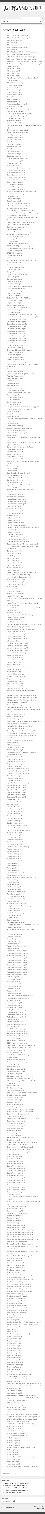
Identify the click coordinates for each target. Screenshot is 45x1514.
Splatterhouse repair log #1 (16, 1121)
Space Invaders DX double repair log (19, 1114)
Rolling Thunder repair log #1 (16, 1012)
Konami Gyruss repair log (15, 593)
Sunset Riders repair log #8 (16, 1178)
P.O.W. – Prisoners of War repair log (19, 830)
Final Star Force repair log (15, 376)
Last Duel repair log (13, 619)
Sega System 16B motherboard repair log (21, 1045)
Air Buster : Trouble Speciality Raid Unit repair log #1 (24, 61)
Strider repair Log (13, 1154)
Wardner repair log (13, 1412)
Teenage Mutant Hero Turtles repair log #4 (21, 1237)
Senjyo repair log (12, 1057)
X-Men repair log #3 (13, 1454)
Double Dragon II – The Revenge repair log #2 (22, 317)
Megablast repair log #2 (15, 681)
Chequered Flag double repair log (18, 234)
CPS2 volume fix (12, 258)
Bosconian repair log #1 (15, 161)
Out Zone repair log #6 (14, 818)
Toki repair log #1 (13, 1329)
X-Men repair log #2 (13, 1452)
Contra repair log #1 (13, 239)
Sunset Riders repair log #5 (16, 1171)
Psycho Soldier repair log (15, 913)
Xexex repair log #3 (13, 1464)
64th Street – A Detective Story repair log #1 (21, 57)
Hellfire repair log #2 (14, 518)
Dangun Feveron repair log (16, 272)
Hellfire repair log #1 (14, 515)
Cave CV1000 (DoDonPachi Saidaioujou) (20, 222)
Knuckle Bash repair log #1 (16, 579)
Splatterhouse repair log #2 (16, 1123)
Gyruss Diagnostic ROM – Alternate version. (21, 485)
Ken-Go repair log (13, 570)
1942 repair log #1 (13, 42)
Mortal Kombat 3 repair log (16, 714)
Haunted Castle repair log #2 (16, 496)
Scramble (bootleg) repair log (16, 1024)
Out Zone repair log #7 (14, 821)
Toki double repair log (14, 1327)
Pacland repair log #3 (14, 854)
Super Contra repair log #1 (16, 1187)
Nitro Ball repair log (13, 776)
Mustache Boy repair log (15, 719)
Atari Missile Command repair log (18, 109)
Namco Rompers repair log (16, 728)
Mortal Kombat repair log (15, 716)
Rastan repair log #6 (14, 993)
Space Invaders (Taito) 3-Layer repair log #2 (21, 1111)
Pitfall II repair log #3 (14, 889)
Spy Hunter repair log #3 (15, 1135)
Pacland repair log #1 (14, 849)
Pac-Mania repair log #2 (15, 842)
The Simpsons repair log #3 (16, 1303)
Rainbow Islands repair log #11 (17, 955)
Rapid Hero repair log (14, 979)
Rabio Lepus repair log (14, 934)
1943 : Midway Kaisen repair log (17, 47)
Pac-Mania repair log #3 (15, 844)
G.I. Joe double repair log (15, 397)
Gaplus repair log (13, 423)
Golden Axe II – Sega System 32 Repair (20, 447)
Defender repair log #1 (14, 279)
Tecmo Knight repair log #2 (16, 1227)
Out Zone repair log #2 (14, 809)
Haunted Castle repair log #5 (16, 504)
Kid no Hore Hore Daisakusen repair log (20, 577)
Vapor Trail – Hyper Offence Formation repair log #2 (24, 1386)
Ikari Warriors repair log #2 (16, 525)
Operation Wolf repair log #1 (16, 785)
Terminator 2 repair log (14, 1258)
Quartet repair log (13, 920)
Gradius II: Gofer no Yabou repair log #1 (20, 459)
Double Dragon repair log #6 (16, 336)
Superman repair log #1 (15, 1208)
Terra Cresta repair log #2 (15, 1263)
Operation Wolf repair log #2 (16, 787)
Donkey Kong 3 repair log (15, 305)
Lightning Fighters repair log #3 (17, 648)
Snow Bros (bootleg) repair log (17, 1095)
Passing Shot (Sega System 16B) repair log (21, 877)
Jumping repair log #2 (14, 553)
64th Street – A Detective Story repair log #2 (21, 59)
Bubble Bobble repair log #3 (16, 175)
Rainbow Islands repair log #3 (17, 960)
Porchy (12, 1473)
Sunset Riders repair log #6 (16, 1173)
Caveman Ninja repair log (15, 227)
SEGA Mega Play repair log (16, 1029)
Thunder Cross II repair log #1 (17, 1308)
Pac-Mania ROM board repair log (18, 847)
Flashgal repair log (13, 381)
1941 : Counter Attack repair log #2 (18, 38)
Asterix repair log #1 (13, 99)
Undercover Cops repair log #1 (17, 1376)
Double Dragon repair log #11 (17, 324)
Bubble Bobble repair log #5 (16, 180)
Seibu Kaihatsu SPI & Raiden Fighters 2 (20, 1055)
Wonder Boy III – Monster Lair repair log (20, 1424)
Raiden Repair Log (13, 944)
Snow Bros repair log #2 (15, 1100)
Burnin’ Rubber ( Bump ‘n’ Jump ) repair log (21, 191)
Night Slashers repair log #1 (16, 759)
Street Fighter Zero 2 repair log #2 (18, 1152)
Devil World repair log (14, 293)
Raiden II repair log (13, 941)
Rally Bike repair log (13, 977)
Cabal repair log (12, 196)
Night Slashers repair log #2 (16, 761)
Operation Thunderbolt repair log (18, 783)
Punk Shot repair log (14, 915)
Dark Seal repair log (13, 277)
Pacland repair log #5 (14, 858)
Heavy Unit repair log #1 (15, 511)
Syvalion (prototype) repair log (17, 1213)
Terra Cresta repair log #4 (15, 1265)
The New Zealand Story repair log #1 (19, 1282)
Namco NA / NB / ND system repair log (20, 726)
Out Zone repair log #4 (14, 813)
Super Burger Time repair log (16, 1182)
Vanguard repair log (13, 1381)
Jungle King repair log (14, 556)
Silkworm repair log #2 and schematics (20, 1078)
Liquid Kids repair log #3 (15, 660)
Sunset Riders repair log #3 (16, 1166)
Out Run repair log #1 (14, 802)
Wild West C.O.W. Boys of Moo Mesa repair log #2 (23, 1417)
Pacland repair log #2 (14, 851)
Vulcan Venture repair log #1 (16, 1407)
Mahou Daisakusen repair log (17, 667)
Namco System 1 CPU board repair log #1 (21, 731)
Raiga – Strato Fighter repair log (17, 946)
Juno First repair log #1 (14, 558)
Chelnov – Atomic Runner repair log (19, 232)
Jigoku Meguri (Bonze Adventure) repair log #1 (22, 544)
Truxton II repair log (13, 1341)
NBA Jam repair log (13, 745)
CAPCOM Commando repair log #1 (18, 203)
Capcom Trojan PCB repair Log (17, 215)
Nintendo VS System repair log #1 (18, 771)
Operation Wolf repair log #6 (16, 797)
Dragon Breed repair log (15, 348)
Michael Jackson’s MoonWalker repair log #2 (22, 698)
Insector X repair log (14, 532)
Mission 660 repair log (14, 705)
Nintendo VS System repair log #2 (18, 773)
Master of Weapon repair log (16, 676)
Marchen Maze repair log (15, 674)
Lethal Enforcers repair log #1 (17, 634)
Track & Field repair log (14, 1336)
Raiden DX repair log (14, 936)
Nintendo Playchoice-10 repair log (18, 768)
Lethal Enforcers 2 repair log (16, 631)
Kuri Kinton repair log (14, 612)
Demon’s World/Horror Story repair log (20, 286)
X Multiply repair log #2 (14, 1440)
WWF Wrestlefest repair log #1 (17, 1433)
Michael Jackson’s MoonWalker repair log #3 (22, 700)
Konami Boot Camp (13, 589)
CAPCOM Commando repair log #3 (18, 208)
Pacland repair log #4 (14, 856)
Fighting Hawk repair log (15, 371)
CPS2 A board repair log (15, 255)
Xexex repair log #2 (13, 1461)
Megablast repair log (14, 679)
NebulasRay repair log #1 (15, 747)
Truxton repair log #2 (14, 1346)
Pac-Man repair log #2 (14, 835)
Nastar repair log (12, 742)
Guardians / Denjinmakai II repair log (19, 473)
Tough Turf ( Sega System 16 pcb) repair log (22, 1334)
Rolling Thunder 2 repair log (16, 1010)
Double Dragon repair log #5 (16, 333)
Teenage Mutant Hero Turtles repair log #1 (21, 1230)
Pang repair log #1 (13, 863)
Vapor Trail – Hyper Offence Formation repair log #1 (24, 1383)
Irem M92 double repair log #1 (17, 537)
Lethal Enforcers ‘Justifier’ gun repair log (20, 629)
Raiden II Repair (12, 939)
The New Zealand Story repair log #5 (19, 1291)
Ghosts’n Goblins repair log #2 (17, 433)
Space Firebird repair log (15, 1104)
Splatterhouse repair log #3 (16, 1126)
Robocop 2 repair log (14, 1000)
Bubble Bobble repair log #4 (16, 177)
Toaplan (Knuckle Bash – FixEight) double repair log (24, 1322)
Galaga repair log (13, 416)
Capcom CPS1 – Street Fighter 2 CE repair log (22, 213)
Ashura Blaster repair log (15, 97)
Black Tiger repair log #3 (15, 139)
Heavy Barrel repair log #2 (15, 508)
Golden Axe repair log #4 (15, 456)
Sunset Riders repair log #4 (16, 1168)
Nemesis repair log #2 (14, 757)
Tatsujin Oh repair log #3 (15, 1220)
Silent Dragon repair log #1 (16, 1069)
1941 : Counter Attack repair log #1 (18, 35)
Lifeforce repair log (13, 641)
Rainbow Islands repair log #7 (17, 969)
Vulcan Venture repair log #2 (16, 1409)
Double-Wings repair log (15, 345)
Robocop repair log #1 (14, 1003)
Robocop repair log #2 (14, 1005)
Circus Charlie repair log (15, 236)
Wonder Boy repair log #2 (15, 1428)
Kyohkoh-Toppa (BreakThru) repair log (20, 615)
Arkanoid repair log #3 (14, 94)
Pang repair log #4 (13, 870)
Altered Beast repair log (15, 83)
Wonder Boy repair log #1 (15, 1426)
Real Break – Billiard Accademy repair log (20, 995)
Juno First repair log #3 (14, 563)
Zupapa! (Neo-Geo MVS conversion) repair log (22, 1466)
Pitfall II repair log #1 (14, 884)
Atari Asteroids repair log (15, 106)
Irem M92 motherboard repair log (18, 541)
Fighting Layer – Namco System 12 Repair (21, 374)
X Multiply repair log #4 (14, 1445)
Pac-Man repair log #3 (14, 837)
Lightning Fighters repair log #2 (17, 645)
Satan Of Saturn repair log (15, 1022)
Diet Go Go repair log (14, 295)
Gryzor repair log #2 (13, 470)
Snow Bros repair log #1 (15, 1097)
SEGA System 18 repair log (16, 1050)
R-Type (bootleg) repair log (16, 922)
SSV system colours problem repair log (20, 1137)
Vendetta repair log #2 (14, 1391)
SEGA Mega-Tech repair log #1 (17, 1031)
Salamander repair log (14, 1019)
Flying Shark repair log (14, 388)
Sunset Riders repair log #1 (16, 1161)
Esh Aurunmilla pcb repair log (16, 355)
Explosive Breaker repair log (16, 362)
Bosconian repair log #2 (15, 163)
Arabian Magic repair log (15, 85)
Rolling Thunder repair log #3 (16, 1017)
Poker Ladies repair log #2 (16, 899)
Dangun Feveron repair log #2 (17, 274)
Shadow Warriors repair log (16, 1059)
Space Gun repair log (14, 1107)
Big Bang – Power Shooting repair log (19, 123)
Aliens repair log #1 (13, 68)
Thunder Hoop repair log (15, 1317)
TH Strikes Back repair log (15, 1268)
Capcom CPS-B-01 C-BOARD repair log (20, 210)
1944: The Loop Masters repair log (18, 54)
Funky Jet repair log (13, 395)
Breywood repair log (13, 165)
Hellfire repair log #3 (14, 520)
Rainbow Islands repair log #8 (17, 972)
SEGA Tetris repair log (14, 1052)
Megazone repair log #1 (15, 683)
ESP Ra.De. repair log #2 (15, 359)
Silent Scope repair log (14, 1076)
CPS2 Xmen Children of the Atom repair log (21, 260)
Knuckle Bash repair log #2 (16, 582)
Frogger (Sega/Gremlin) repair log (18, 392)
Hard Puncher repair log (15, 492)
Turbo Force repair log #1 (15, 1362)
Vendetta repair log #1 (14, 1388)
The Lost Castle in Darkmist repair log (19, 1275)
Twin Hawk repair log (14, 1372)
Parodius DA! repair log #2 (16, 875)
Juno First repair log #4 (14, 565)
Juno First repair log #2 (14, 560)
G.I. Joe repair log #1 (14, 399)
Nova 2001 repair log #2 (15, 780)
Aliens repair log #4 (13, 75)
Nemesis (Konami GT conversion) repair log (21, 752)
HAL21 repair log (12, 487)
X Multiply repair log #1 (14, 1438)
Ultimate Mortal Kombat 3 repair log (19, 1374)
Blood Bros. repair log (14, 149)
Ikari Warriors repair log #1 (16, 522)
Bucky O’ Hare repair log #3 (16, 187)
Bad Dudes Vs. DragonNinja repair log (19, 113)
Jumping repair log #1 (14, 551)
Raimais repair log (13, 948)
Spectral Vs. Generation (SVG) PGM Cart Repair (23, 1118)
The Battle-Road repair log (16, 1270)
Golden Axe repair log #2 (15, 452)
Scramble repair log (13, 1026)
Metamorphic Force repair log (17, 688)
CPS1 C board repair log (15, 251)
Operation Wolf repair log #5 (16, 795)
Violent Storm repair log (15, 1405)
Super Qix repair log (13, 1194)
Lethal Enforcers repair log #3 (17, 638)
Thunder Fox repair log (14, 1315)
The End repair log (13, 1272)
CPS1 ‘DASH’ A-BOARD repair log (18, 243)
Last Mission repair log (14, 622)
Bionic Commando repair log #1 (17, 130)
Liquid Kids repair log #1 (15, 655)
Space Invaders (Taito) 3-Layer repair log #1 (21, 1109)
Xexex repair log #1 (13, 1459)
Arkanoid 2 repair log (14, 87)
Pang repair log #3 (13, 868)
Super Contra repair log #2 (16, 1189)
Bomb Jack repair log (14, 156)
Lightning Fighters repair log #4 (17, 650)
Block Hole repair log (14, 146)
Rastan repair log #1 (14, 981)
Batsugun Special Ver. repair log (17, 116)
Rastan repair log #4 (14, 988)
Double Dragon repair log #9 (16, 343)
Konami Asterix (12, 586)
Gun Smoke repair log (14, 475)
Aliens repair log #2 (13, 71)
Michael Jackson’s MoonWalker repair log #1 (22, 695)
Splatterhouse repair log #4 (16, 1128)
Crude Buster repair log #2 (16, 267)
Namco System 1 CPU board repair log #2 (21, 733)
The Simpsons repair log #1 (16, 1298)
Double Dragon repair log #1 (16, 319)
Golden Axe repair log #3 (15, 454)
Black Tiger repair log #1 (15, 135)
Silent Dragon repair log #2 (16, 1071)
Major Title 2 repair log (14, 669)
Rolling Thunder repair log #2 (16, 1014)
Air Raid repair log (13, 66)
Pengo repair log (12, 880)
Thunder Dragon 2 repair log (16, 1312)
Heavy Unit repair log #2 (15, 513)
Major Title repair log (14, 671)
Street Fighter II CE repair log (17, 1145)
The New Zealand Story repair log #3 (19, 1286)
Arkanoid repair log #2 (14, 92)
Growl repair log (12, 466)
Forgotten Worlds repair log (16, 390)
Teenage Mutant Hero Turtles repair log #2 (21, 1232)
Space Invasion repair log (15, 1116)
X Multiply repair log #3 (14, 1443)
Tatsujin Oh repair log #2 (15, 1218)
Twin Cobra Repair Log (14, 1367)
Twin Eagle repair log (14, 1369)
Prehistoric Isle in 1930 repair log (18, 903)
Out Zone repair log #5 (14, 816)
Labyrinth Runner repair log (16, 617)
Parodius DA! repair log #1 (16, 873)
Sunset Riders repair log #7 (16, 1175)
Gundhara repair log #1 (15, 478)
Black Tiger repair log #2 (15, 137)
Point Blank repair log (14, 894)
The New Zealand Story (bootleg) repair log (21, 1279)
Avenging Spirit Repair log (15, 111)
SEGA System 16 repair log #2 (17, 1043)
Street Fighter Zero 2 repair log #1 (18, 1149)
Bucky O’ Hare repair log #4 (16, 189)
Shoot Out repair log (14, 1066)
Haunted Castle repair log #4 (16, 501)
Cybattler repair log (13, 269)
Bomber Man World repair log (17, 158)
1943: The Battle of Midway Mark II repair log (22, 52)
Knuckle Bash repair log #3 (16, 584)
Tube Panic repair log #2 (15, 1355)
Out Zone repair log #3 (14, 811)
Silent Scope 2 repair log (15, 1074)
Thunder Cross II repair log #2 (17, 1310)
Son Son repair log (13, 1102)
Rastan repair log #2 (14, 984)
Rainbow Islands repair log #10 (17, 953)
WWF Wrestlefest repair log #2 (17, 1435)
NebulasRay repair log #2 (15, 750)
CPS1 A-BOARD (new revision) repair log (20, 246)
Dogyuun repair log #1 (14, 300)
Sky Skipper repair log (14, 1088)
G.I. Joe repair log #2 (14, 402)
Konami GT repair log (14, 591)
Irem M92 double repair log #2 (17, 539)
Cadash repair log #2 (14, 201)
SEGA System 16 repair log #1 (17, 1040)
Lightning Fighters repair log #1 (17, 643)
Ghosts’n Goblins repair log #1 (17, 430)
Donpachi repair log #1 (14, 310)
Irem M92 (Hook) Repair (15, 534)
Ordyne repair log (13, 799)
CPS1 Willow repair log (14, 253)
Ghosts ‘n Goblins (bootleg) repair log (19, 428)
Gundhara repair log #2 (15, 480)
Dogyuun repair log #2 (14, 303)
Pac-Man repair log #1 (14, 832)
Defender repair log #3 (14, 284)
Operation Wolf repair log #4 (16, 792)
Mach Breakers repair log (15, 662)
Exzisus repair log (13, 369)
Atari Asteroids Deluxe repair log (17, 104)
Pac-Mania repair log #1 (15, 839)
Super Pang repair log (14, 1192)
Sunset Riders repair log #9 (16, 1180)
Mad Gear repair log (14, 664)
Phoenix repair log (13, 882)
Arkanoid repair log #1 (14, 90)
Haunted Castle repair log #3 (16, 499)
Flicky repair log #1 (13, 383)
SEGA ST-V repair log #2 (15, 1038)
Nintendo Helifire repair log (16, 766)
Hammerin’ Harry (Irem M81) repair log (20, 489)
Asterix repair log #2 (13, 102)
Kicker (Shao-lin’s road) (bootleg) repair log (21, 572)
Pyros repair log (12, 918)
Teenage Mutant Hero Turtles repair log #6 (21, 1244)
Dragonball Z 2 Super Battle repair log (19, 350)
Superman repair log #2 (15, 1211)
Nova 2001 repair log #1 (15, 778)
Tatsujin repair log (13, 1223)
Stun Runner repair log (14, 1156)
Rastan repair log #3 (14, 986)
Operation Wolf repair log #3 (16, 790)
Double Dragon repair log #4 (16, 331)
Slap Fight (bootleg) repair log (17, 1090)
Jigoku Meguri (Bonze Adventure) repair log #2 (22, 546)
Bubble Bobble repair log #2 (16, 172)
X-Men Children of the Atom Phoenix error (21, 1447)
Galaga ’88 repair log (14, 414)
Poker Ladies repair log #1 (16, 896)
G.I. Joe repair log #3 (14, 404)
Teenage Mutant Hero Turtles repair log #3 (21, 1234)
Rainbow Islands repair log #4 (17, 962)
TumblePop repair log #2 (15, 1360)
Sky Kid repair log (13, 1085)
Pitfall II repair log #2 (14, 887)
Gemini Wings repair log (15, 425)
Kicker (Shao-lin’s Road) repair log (18, 575)
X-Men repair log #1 (13, 1450)
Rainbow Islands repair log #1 (17, 951)
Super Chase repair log (14, 1185)
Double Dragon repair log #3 (16, 329)
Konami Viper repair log (15, 596)
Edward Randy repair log (15, 352)
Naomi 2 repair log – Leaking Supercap (20, 740)
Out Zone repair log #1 (14, 806)
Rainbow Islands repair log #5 (17, 965)
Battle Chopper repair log (15, 118)
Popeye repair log (13, 901)
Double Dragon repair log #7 (16, 338)
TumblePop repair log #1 (15, 1357)
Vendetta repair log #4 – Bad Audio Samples (21, 1395)
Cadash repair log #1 (14, 198)
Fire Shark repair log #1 (15, 378)
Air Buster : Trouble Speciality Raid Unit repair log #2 (24, 64)
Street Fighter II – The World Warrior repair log (22, 1142)
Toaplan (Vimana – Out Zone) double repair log (22, 1324)
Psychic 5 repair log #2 (14, 910)
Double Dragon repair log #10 (17, 321)
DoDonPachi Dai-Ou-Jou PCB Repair (19, 298)
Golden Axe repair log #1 (15, 449)
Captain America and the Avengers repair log (22, 217)
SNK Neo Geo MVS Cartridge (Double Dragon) (22, 1092)
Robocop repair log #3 (14, 1007)
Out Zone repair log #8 (14, 823)
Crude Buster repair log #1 (16, 265)
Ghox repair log (12, 435)
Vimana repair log (13, 1402)
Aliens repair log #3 (13, 73)
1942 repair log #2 (13, 45)
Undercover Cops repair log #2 (17, 1379)
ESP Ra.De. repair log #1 (15, 357)
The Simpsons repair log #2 (16, 1301)
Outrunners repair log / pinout (17, 825)
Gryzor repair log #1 (13, 468)
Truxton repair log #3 (14, 1348)
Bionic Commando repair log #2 (17, 132)
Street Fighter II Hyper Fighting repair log (20, 1147)
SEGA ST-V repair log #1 (15, 1036)
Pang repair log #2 (13, 865)
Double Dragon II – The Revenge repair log (21, 314)
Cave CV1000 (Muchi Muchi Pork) (18, 225)
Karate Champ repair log (15, 567)
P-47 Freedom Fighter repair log (18, 828)
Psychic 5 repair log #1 (14, 908)
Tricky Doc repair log (14, 1338)
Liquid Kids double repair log (16, 653)
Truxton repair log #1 (14, 1343)
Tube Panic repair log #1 (15, 1353)
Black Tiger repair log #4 (15, 142)
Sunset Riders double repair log (17, 1159)
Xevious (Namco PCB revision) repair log (20, 1457)
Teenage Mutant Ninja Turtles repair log (20, 1256)
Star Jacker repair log (14, 1140)
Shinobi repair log (13, 1064)
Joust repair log (12, 548)
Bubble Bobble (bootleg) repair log (18, 168)
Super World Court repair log (16, 1206)
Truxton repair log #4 (14, 1350)
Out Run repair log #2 (14, 804)
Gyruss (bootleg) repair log (16, 482)
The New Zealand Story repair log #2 (19, 1284)
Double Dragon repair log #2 (16, 326)
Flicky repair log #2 (13, 385)
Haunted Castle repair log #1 (16, 494)
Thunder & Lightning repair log (17, 1305)
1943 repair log (12, 49)
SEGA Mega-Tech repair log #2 (17, 1033)
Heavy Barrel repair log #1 (15, 506)
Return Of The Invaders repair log (18, 998)
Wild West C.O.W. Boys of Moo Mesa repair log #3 (23, 1419)
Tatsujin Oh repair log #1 (15, 1215)
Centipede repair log (14, 229)
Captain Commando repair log (17, 220)
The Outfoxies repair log (15, 1294)
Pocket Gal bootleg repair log (16, 891)
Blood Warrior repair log (15, 151)
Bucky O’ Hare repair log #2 (16, 184)
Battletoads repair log (14, 120)
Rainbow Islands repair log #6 (17, 967)
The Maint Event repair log (16, 1277)
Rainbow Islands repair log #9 (17, 974)
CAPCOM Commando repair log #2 (18, 206)
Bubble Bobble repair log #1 (16, 170)
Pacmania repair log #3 (14, 861)
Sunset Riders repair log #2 (16, 1163)
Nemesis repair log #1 (14, 754)
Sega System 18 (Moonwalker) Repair (19, 1048)
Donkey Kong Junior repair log (17, 307)
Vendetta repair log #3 (14, 1393)
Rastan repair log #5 (14, 991)
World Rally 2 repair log (15, 1431)
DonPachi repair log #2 (14, 312)
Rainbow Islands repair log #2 (17, 958)
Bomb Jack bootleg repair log (16, 154)
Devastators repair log (14, 291)
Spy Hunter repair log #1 (15, 1130)
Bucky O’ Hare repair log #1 (16, 182)
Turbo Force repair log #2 (15, 1364)
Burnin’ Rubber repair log (15, 194)
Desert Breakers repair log (16, 288)
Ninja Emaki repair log (14, 764)
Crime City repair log (14, 262)
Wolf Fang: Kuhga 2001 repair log (18, 1421)
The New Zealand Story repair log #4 (19, 1289)
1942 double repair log (14, 40)
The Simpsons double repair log (17, 1296)
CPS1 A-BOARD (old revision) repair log (20, 248)
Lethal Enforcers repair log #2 (17, 636)
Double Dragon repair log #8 (16, 340)
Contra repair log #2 (13, 241)
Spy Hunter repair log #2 (15, 1133)
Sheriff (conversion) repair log (17, 1062)
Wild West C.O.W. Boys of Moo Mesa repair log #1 (23, 1414)
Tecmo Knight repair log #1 (16, 1225)
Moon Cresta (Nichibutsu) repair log (19, 707)
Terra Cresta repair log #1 (15, 1260)
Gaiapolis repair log (13, 411)
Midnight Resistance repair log (17, 702)
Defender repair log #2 (14, 281)
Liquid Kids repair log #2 (15, 657)
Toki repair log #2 (13, 1331)
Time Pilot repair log (13, 1320)
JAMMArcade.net (9, 1507)
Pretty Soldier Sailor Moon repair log (19, 906)
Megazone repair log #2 (15, 686)
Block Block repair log (14, 144)
